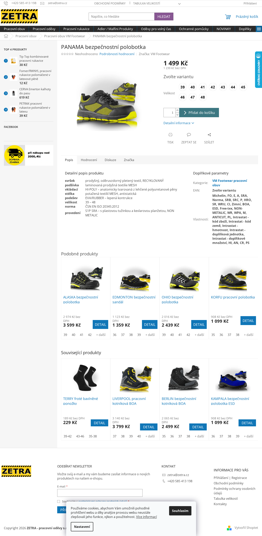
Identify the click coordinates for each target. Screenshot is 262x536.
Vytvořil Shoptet (246, 528)
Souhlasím (180, 511)
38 (123, 436)
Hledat (163, 16)
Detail (99, 423)
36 (172, 436)
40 (139, 436)
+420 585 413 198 (179, 481)
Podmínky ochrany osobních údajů (234, 491)
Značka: (154, 54)
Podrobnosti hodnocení (116, 54)
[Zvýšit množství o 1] (177, 110)
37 (114, 436)
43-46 (80, 436)
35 (164, 436)
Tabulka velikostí (146, 3)
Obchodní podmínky (109, 3)
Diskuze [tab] (110, 160)
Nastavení (82, 527)
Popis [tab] (69, 160)
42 (90, 335)
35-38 (93, 436)
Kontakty (220, 504)
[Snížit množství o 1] (177, 115)
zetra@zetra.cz (178, 475)
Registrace (239, 478)
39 (131, 436)
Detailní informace (176, 123)
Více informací (146, 517)
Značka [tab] (129, 160)
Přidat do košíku (202, 112)
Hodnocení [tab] (89, 160)
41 (81, 335)
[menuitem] (14, 29)
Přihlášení (221, 478)
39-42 (68, 436)
